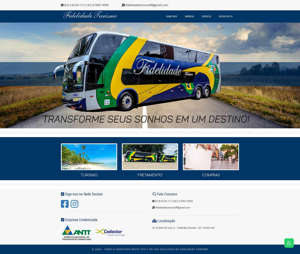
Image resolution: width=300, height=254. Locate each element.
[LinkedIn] (74, 206)
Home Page (171, 16)
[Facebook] (65, 206)
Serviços (206, 16)
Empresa (189, 16)
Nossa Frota (226, 16)
